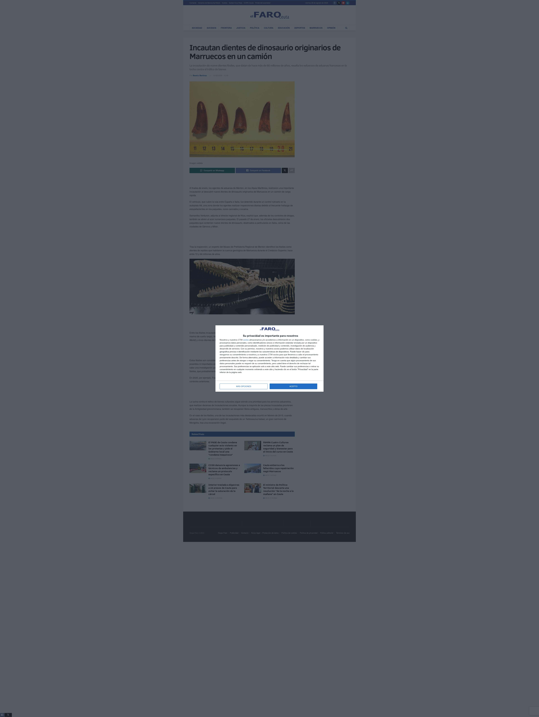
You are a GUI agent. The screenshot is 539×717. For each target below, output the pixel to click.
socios (246, 340)
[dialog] (269, 358)
